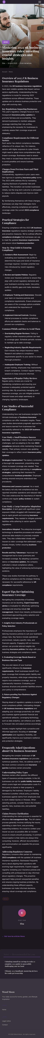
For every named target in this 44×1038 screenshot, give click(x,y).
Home (4, 1009)
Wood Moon (8, 991)
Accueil (4, 72)
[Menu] (40, 2)
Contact (5, 1025)
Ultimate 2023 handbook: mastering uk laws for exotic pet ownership (21, 972)
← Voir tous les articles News (13, 936)
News (6, 42)
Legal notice (6, 1021)
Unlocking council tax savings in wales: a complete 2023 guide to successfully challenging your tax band (20, 963)
